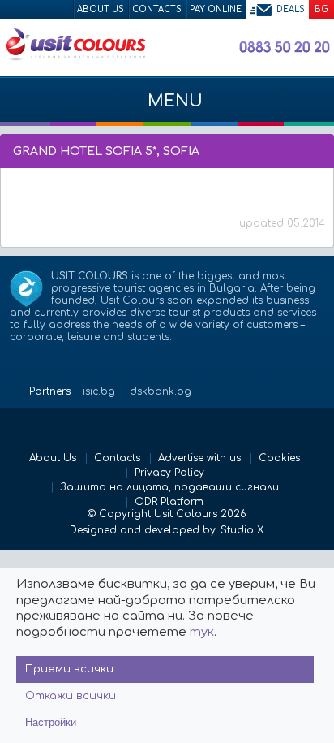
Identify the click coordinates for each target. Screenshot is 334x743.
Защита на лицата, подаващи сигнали (169, 487)
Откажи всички (70, 696)
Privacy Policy (169, 472)
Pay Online (216, 9)
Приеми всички (69, 669)
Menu (173, 101)
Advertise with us (199, 458)
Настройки (50, 722)
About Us (100, 9)
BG (321, 9)
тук (202, 632)
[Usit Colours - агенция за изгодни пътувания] (75, 57)
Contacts (157, 9)
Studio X (242, 530)
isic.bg (99, 391)
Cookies (279, 458)
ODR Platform (169, 502)
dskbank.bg (160, 391)
